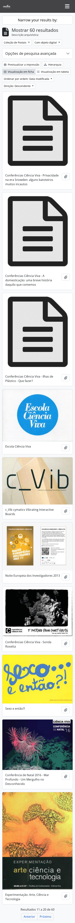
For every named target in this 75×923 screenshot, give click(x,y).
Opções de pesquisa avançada (30, 53)
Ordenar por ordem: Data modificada (27, 79)
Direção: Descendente (17, 86)
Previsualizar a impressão (23, 64)
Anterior (29, 917)
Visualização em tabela (54, 71)
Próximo (45, 917)
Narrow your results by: (37, 20)
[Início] (8, 6)
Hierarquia (54, 64)
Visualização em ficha (20, 71)
